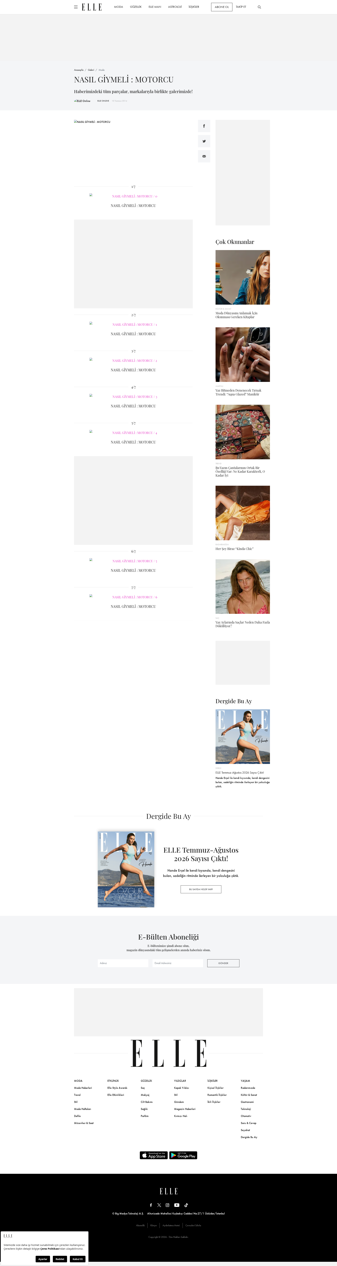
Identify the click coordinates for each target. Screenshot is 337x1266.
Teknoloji (246, 1109)
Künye (153, 1225)
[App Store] (154, 1155)
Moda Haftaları (82, 1109)
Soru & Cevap (248, 1123)
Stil (76, 1102)
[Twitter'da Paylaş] (204, 141)
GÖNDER (223, 963)
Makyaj (145, 1095)
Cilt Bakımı (147, 1102)
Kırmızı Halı (180, 1116)
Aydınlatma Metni (171, 1225)
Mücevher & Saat (84, 1123)
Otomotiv (246, 1116)
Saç (143, 1088)
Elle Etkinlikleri (115, 1095)
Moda (101, 69)
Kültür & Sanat (249, 1095)
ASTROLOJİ (175, 7)
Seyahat (245, 1130)
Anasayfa (78, 69)
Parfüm (144, 1116)
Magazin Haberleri (185, 1109)
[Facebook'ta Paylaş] (204, 126)
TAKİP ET (241, 7)
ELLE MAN (155, 7)
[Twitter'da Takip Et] (159, 1205)
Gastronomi (247, 1102)
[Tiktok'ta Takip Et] (186, 1205)
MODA (118, 7)
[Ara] (259, 7)
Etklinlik (113, 1081)
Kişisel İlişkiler (215, 1088)
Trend (77, 1095)
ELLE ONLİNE (103, 100)
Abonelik (140, 1225)
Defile (77, 1116)
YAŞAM (245, 1081)
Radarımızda (248, 1088)
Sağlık (144, 1109)
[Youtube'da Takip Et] (177, 1205)
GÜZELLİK (136, 7)
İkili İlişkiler (213, 1102)
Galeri (91, 69)
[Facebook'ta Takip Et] (151, 1205)
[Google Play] (183, 1155)
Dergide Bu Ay (249, 1137)
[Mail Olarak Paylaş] (204, 156)
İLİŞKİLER (194, 7)
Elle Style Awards (117, 1088)
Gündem (179, 1102)
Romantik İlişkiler (217, 1095)
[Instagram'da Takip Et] (167, 1205)
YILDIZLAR (180, 1081)
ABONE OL (222, 7)
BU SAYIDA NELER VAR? (201, 889)
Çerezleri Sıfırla (193, 1225)
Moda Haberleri (83, 1088)
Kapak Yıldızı (181, 1088)
